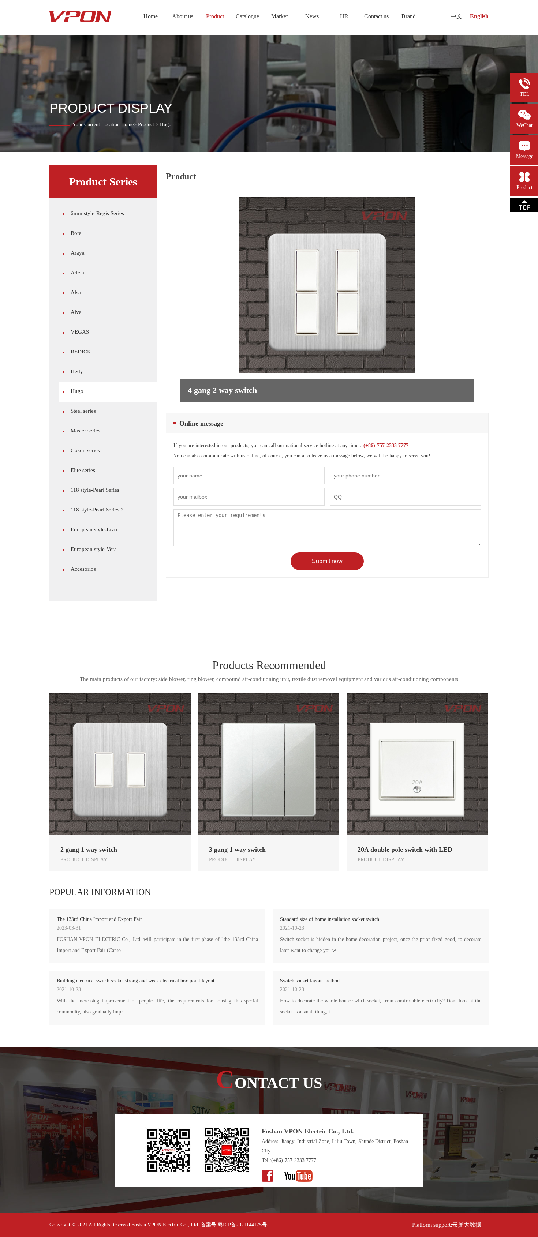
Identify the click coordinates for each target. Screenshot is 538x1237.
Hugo (77, 391)
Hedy (77, 371)
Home (127, 124)
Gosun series (85, 450)
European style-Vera (94, 549)
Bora (76, 233)
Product (146, 124)
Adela (77, 272)
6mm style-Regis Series (97, 213)
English (479, 16)
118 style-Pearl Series (95, 490)
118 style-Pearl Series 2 (97, 510)
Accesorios (83, 569)
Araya (78, 253)
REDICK (81, 352)
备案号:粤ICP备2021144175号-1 (236, 1224)
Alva (76, 312)
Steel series (83, 411)
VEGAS (80, 332)
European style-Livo (94, 529)
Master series (85, 431)
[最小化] (21, 6)
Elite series (83, 470)
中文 (456, 16)
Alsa (76, 292)
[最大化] (30, 6)
